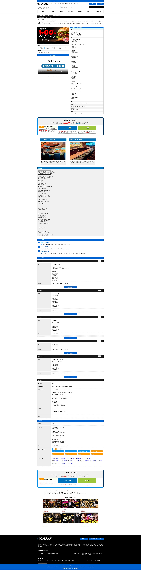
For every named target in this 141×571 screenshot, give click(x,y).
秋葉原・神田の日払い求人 (57, 460)
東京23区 (46, 15)
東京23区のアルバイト (56, 463)
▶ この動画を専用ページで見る (53, 76)
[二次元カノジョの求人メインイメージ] (53, 43)
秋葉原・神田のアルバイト (67, 463)
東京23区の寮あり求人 (68, 460)
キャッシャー (41, 317)
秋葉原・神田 (51, 15)
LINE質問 (87, 128)
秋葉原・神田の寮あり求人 (79, 460)
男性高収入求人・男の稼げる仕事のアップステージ (70, 565)
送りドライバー (41, 340)
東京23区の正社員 (88, 460)
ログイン (93, 3)
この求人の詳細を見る (70, 287)
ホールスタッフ (41, 260)
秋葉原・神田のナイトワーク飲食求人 (74, 458)
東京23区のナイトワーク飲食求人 (59, 458)
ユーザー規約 (77, 123)
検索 (96, 7)
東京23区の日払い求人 (87, 458)
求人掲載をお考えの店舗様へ (96, 538)
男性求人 (38, 15)
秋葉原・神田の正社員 (97, 460)
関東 (42, 15)
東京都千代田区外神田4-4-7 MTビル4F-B (60, 411)
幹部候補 (40, 290)
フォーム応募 (67, 128)
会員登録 (100, 3)
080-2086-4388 (48, 126)
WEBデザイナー (41, 356)
